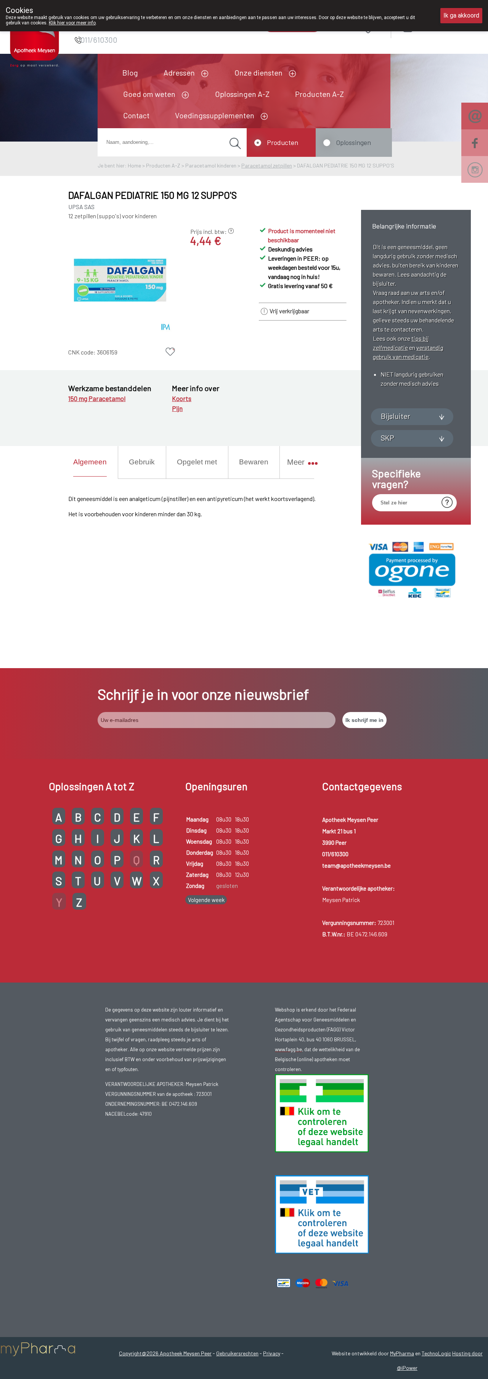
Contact (136, 115)
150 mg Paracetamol (96, 398)
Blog (130, 72)
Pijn (177, 408)
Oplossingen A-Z (242, 93)
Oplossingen (353, 142)
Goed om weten (149, 93)
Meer (296, 462)
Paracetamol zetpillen (266, 165)
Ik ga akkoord (461, 15)
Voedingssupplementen (214, 115)
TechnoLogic (436, 1353)
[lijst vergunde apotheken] (322, 1252)
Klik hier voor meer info (72, 23)
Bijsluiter (395, 415)
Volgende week (206, 899)
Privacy (271, 1353)
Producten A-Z (319, 93)
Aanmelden (435, 27)
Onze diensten (258, 72)
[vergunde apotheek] (322, 1150)
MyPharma (402, 1353)
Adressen (179, 72)
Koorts (181, 398)
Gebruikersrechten (237, 1353)
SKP (387, 437)
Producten (282, 142)
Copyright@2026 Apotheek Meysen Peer (165, 1353)
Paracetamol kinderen (210, 165)
